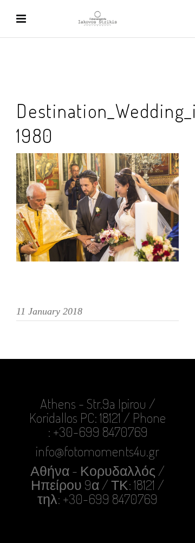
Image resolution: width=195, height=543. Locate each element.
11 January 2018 (49, 311)
